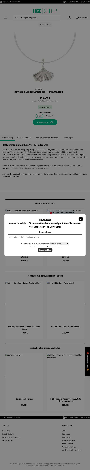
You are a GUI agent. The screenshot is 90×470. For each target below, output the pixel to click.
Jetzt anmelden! (45, 250)
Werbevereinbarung (54, 247)
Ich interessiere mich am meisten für (35, 243)
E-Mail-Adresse (45, 232)
